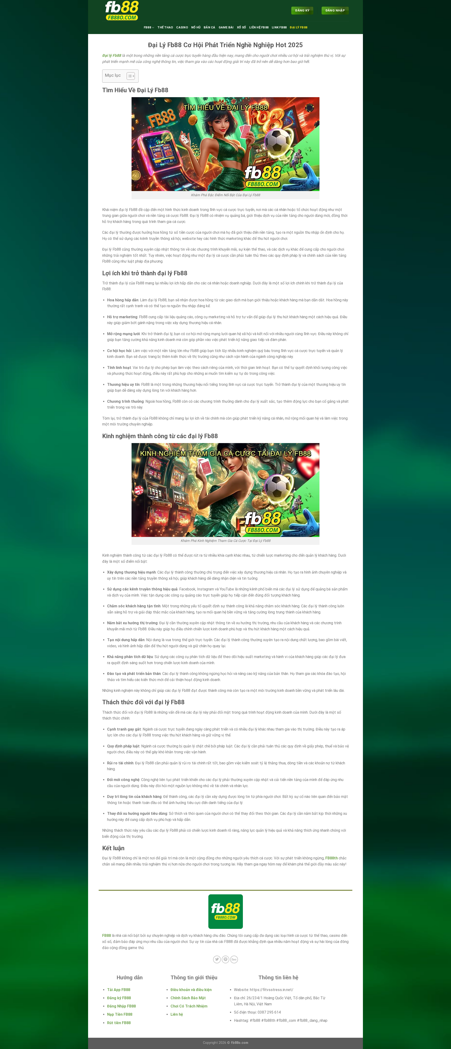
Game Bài (226, 27)
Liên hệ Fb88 (258, 27)
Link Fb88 (279, 27)
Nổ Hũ (195, 27)
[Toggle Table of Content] (128, 76)
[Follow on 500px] (234, 959)
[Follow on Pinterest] (225, 959)
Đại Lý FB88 (298, 27)
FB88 (147, 27)
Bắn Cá (209, 27)
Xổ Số (241, 27)
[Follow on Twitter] (217, 959)
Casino (182, 27)
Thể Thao (165, 27)
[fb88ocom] (125, 10)
